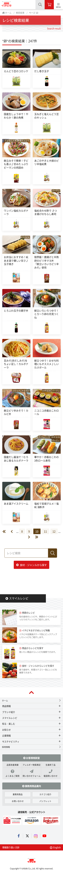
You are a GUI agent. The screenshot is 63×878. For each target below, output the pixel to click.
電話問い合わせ (50, 775)
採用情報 (6, 746)
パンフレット (45, 801)
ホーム (8, 12)
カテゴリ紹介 (45, 794)
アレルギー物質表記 (32, 764)
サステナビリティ (10, 741)
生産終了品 (51, 764)
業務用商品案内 (32, 786)
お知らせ (6, 729)
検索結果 (20, 12)
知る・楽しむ (8, 723)
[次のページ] (27, 537)
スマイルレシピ (18, 598)
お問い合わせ (18, 801)
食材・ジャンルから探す (33, 565)
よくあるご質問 (12, 775)
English (57, 847)
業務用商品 (18, 794)
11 (45, 531)
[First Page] (6, 531)
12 (54, 531)
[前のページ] (13, 531)
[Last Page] (34, 537)
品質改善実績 (13, 764)
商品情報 (6, 706)
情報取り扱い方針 (10, 847)
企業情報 (6, 735)
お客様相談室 (33, 757)
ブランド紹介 (8, 712)
